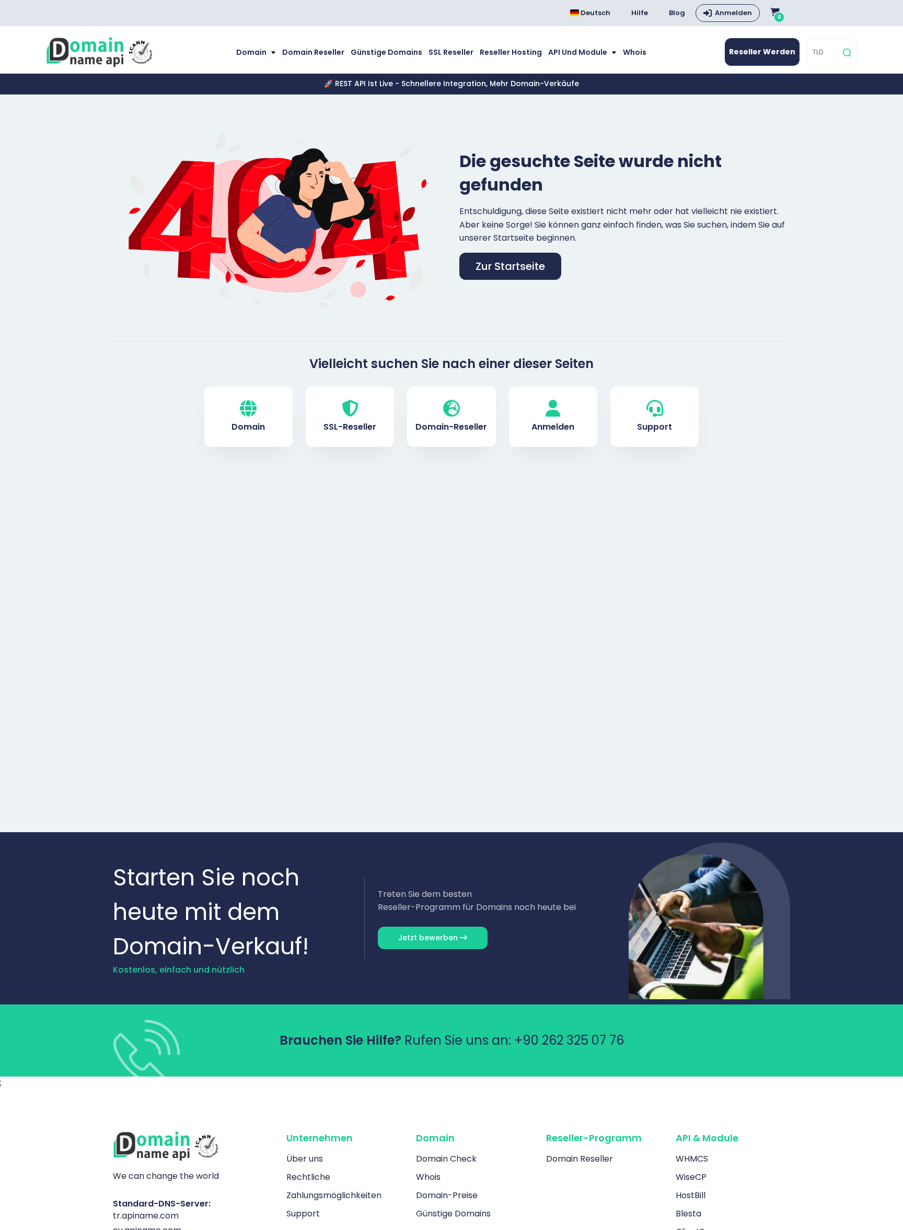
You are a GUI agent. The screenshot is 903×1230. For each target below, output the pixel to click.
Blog (677, 13)
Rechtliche (308, 1177)
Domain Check (446, 1159)
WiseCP (691, 1177)
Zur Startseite (510, 266)
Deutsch (594, 13)
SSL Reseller (451, 52)
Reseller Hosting (511, 52)
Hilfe (639, 13)
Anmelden (733, 13)
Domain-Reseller (451, 427)
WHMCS (692, 1159)
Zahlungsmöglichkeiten (333, 1195)
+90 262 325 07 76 (569, 1040)
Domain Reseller (313, 52)
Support (654, 427)
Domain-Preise (447, 1195)
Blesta (688, 1214)
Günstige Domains (386, 52)
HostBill (690, 1195)
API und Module (578, 52)
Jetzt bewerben (429, 937)
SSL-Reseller (349, 427)
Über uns (304, 1159)
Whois (634, 52)
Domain (252, 52)
